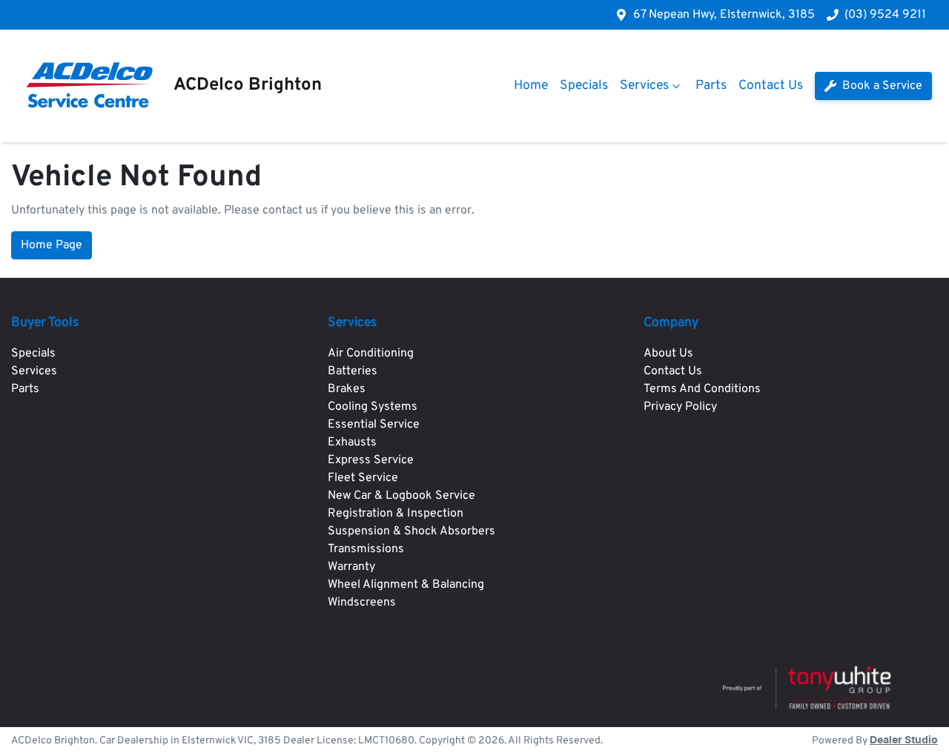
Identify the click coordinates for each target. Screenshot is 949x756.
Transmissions (366, 549)
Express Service (371, 460)
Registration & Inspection (395, 513)
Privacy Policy (680, 406)
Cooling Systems (372, 406)
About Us (668, 353)
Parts (711, 85)
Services (644, 85)
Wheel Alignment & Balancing (406, 584)
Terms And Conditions (702, 389)
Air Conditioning (371, 353)
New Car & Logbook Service (401, 495)
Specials (584, 85)
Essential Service (374, 424)
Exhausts (352, 442)
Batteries (352, 371)
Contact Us (770, 85)
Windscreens (362, 602)
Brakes (347, 389)
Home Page (51, 245)
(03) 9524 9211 (885, 14)
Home (531, 85)
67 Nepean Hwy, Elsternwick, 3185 (724, 14)
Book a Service (880, 86)
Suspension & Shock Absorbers (411, 531)
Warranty (351, 567)
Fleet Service (363, 478)
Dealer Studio (904, 740)
